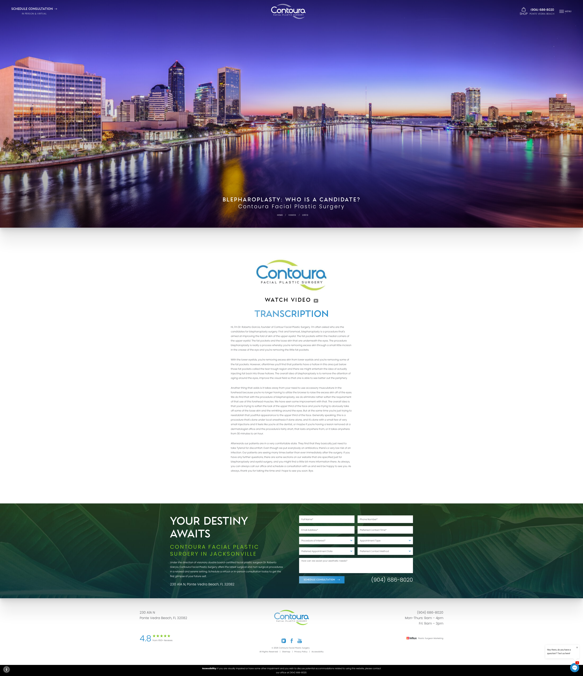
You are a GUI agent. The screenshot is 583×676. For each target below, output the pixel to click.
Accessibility (318, 651)
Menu (568, 11)
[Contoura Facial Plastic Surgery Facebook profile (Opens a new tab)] (291, 640)
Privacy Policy (300, 651)
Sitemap (286, 651)
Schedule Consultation (319, 580)
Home (280, 215)
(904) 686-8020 (542, 9)
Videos (292, 215)
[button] (6, 669)
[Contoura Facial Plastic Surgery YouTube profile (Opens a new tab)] (299, 640)
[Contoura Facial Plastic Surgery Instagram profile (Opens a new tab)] (283, 640)
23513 (305, 215)
